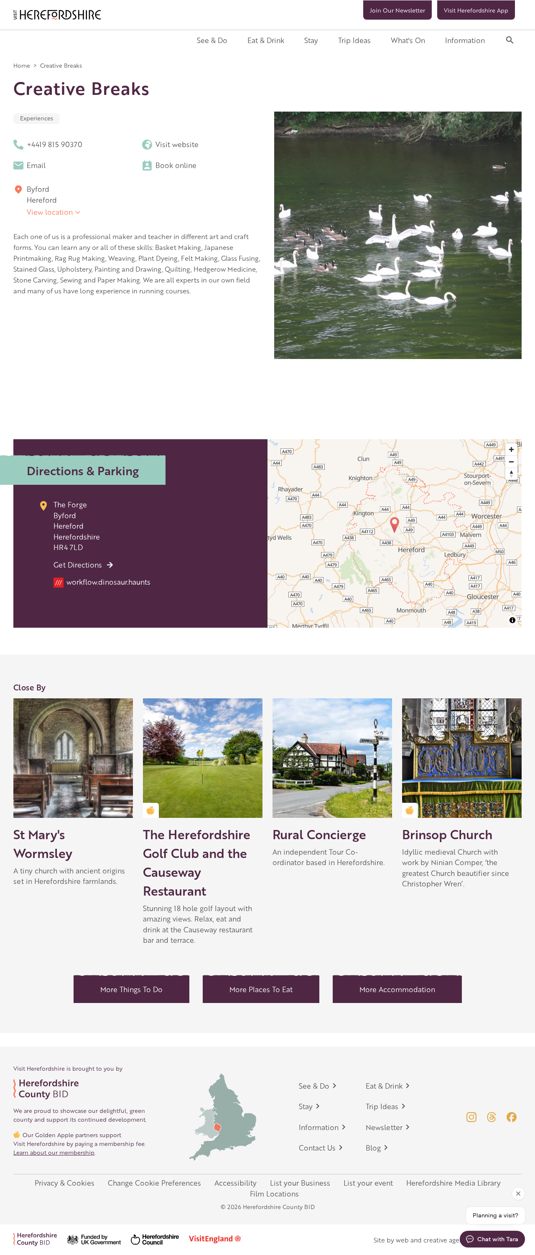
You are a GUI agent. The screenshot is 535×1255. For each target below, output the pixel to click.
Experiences (36, 118)
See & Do (212, 40)
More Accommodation (397, 989)
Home (21, 65)
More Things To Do (131, 989)
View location (50, 211)
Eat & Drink (265, 40)
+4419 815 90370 (54, 144)
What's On (408, 40)
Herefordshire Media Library (453, 1182)
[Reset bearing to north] (511, 474)
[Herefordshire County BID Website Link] (80, 1089)
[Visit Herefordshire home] (57, 15)
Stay (311, 40)
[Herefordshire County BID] (40, 1240)
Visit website (177, 144)
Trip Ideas (354, 40)
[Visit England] (220, 1240)
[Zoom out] (511, 462)
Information (465, 40)
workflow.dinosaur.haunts (102, 581)
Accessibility (235, 1182)
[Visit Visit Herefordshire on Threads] (491, 1117)
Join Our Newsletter (397, 10)
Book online (175, 165)
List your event (368, 1182)
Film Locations (274, 1193)
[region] (395, 533)
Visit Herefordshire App (476, 10)
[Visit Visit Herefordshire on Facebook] (511, 1117)
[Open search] (510, 40)
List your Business (300, 1182)
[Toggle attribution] (512, 620)
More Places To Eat (261, 989)
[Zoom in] (511, 449)
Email (36, 165)
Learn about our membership (53, 1152)
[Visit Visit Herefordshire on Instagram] (471, 1117)
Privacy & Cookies (64, 1182)
